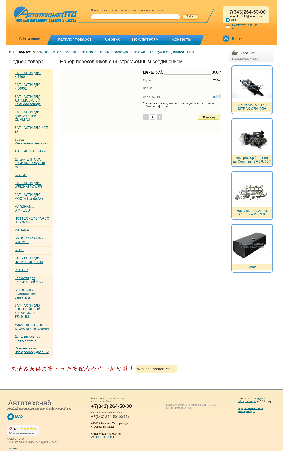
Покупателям (145, 39)
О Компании (29, 39)
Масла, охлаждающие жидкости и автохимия (32, 326)
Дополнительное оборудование (113, 52)
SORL (19, 250)
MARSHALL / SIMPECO (24, 208)
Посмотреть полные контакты (244, 26)
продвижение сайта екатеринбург (250, 410)
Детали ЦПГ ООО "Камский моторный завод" (30, 163)
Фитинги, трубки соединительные (166, 52)
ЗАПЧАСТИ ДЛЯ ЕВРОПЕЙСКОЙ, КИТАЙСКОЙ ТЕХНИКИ (28, 311)
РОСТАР (21, 270)
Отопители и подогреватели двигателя (26, 293)
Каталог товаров (75, 39)
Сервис (112, 39)
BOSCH (21, 175)
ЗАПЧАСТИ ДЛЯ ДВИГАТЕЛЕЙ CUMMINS (28, 115)
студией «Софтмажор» (251, 400)
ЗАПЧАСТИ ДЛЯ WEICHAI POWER (28, 185)
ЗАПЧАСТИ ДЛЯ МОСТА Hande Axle (29, 196)
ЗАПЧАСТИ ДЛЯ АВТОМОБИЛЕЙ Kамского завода (28, 100)
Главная (49, 52)
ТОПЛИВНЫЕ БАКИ (30, 151)
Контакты (181, 39)
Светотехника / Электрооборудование (32, 350)
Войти (237, 38)
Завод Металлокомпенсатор (31, 141)
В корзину (209, 117)
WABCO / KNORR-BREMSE (29, 240)
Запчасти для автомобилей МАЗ (29, 280)
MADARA (22, 230)
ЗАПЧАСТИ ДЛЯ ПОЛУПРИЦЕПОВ (29, 260)
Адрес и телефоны (103, 436)
